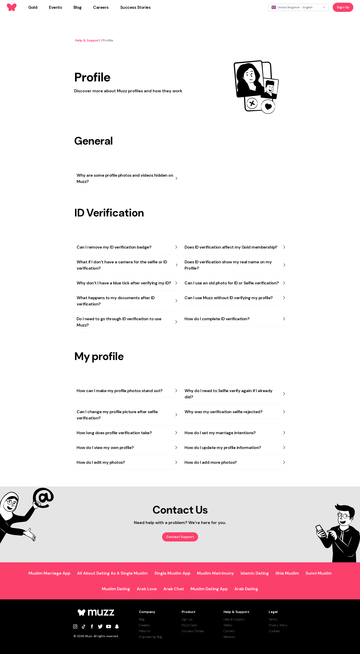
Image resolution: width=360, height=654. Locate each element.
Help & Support (234, 619)
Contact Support (180, 537)
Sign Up (343, 7)
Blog (142, 619)
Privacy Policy (278, 625)
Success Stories (193, 631)
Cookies (274, 631)
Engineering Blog (150, 637)
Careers (144, 625)
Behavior (229, 637)
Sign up (187, 619)
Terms (273, 619)
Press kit (145, 631)
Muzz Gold (189, 625)
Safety (228, 625)
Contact (229, 631)
